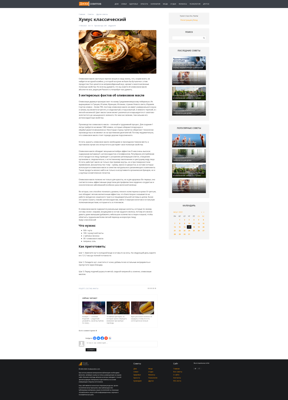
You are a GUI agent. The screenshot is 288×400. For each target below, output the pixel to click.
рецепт (82, 288)
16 (184, 227)
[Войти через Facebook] (102, 338)
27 (203, 231)
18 (194, 227)
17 (189, 227)
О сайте (176, 375)
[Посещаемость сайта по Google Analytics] (84, 365)
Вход (195, 20)
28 (175, 234)
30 (184, 234)
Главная (176, 369)
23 (184, 231)
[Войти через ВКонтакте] (98, 338)
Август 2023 (177, 212)
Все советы (177, 372)
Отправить (91, 349)
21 (175, 231)
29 (180, 234)
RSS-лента (177, 381)
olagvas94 (112, 26)
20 (203, 227)
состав (89, 288)
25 (194, 231)
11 (194, 223)
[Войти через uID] (94, 338)
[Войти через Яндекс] (106, 338)
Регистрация (186, 20)
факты (95, 288)
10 (189, 223)
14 (175, 227)
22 (180, 231)
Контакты (177, 378)
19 (199, 227)
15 (180, 227)
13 (203, 223)
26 (199, 231)
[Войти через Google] (110, 338)
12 (199, 223)
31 (189, 234)
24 (189, 231)
